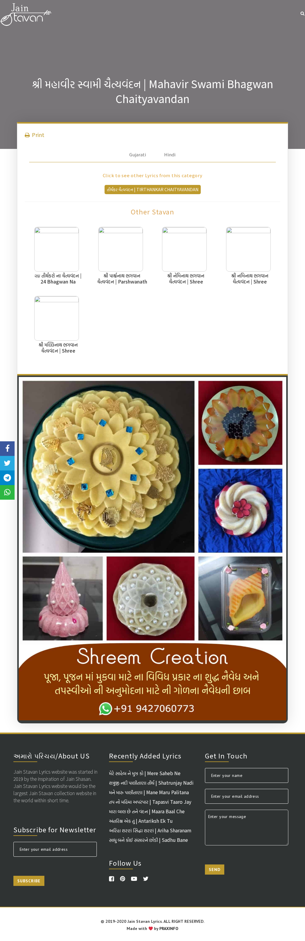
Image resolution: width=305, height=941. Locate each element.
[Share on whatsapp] (7, 492)
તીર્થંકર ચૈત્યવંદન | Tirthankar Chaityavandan (152, 189)
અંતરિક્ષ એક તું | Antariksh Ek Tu (141, 820)
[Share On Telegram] (7, 477)
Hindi (169, 154)
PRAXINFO (168, 928)
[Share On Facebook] (7, 448)
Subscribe (29, 881)
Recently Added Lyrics (145, 755)
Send (214, 869)
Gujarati (137, 154)
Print (37, 134)
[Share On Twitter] (7, 463)
